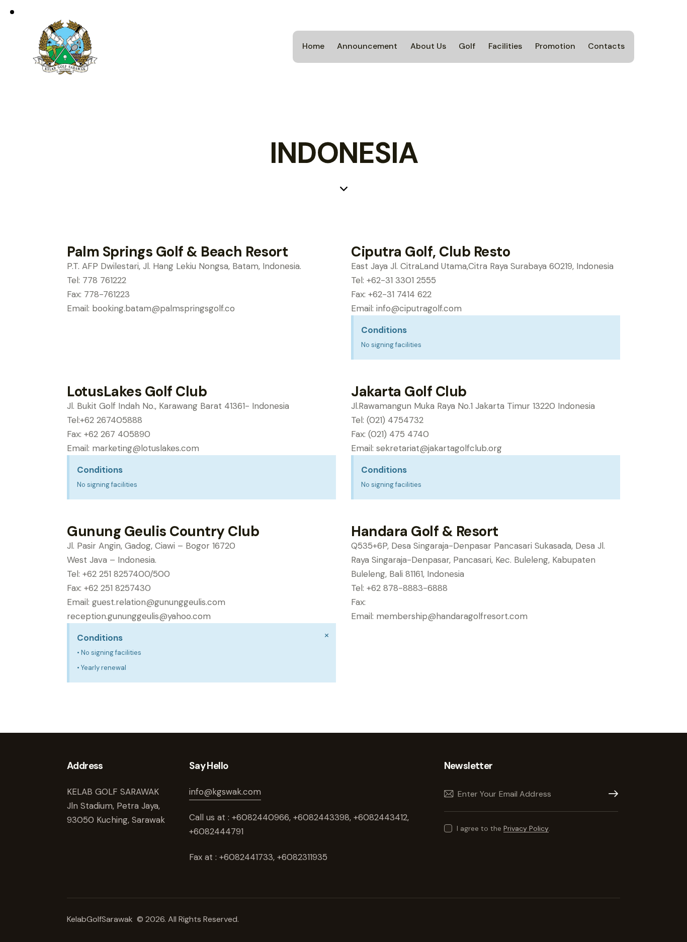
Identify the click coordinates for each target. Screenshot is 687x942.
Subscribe (610, 794)
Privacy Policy (526, 828)
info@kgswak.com (225, 791)
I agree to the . (503, 828)
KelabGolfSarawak (101, 919)
